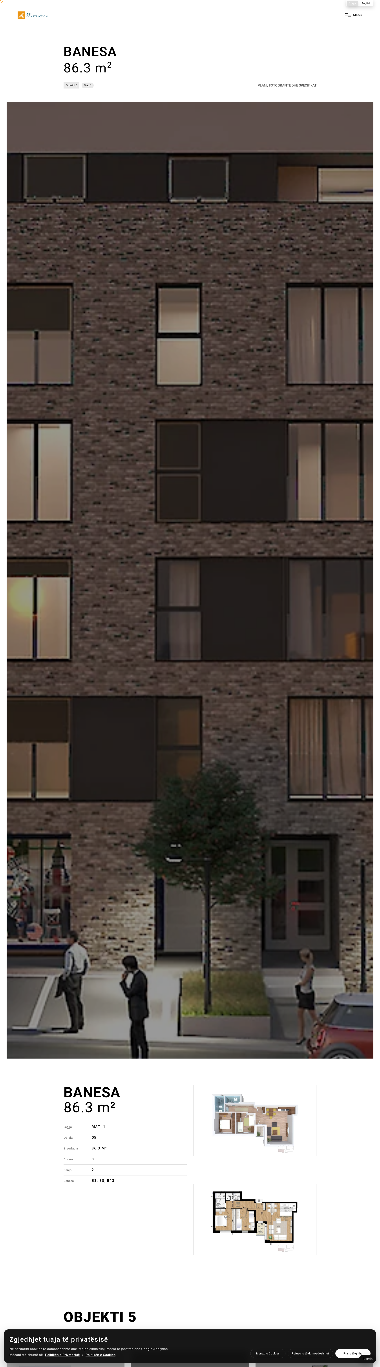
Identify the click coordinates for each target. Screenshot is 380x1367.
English (366, 3)
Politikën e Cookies (100, 1355)
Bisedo (368, 1359)
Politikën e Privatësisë (62, 1355)
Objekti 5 (71, 85)
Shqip (352, 3)
